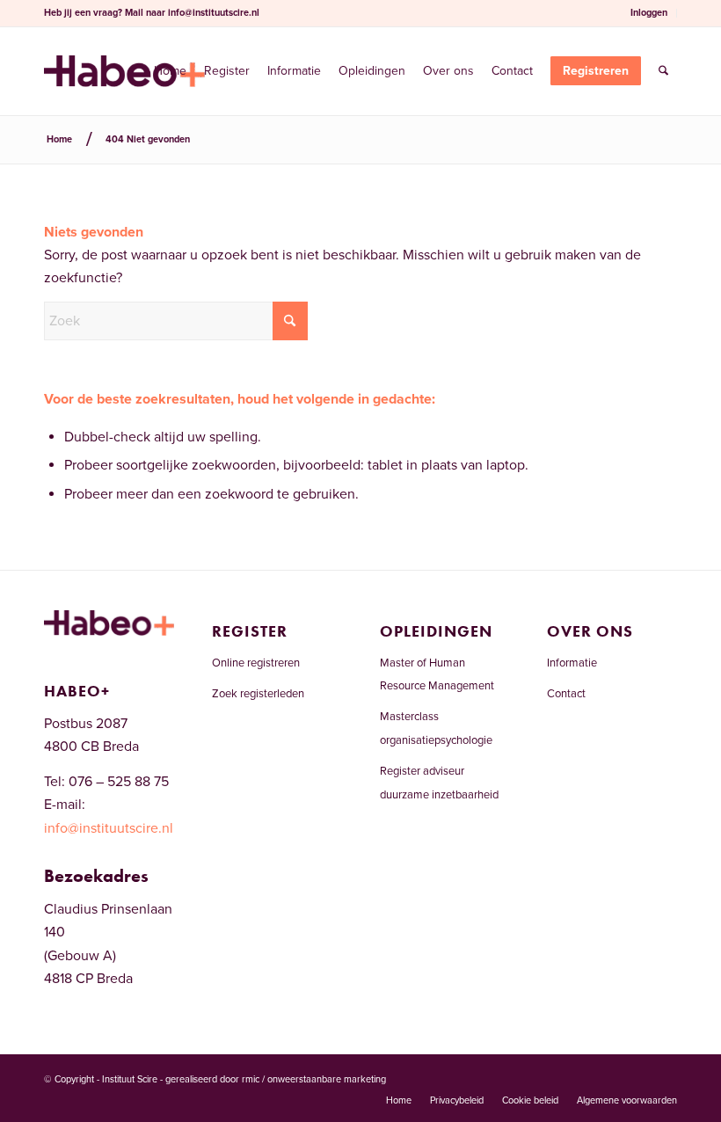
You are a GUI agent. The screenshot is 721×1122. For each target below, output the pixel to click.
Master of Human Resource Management (437, 674)
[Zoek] (663, 71)
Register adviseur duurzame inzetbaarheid (439, 782)
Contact (566, 694)
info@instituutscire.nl (213, 12)
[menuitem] (649, 13)
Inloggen (648, 12)
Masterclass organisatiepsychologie (436, 728)
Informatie (572, 663)
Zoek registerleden (258, 694)
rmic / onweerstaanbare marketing (314, 1079)
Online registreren (256, 663)
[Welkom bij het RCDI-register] (124, 71)
